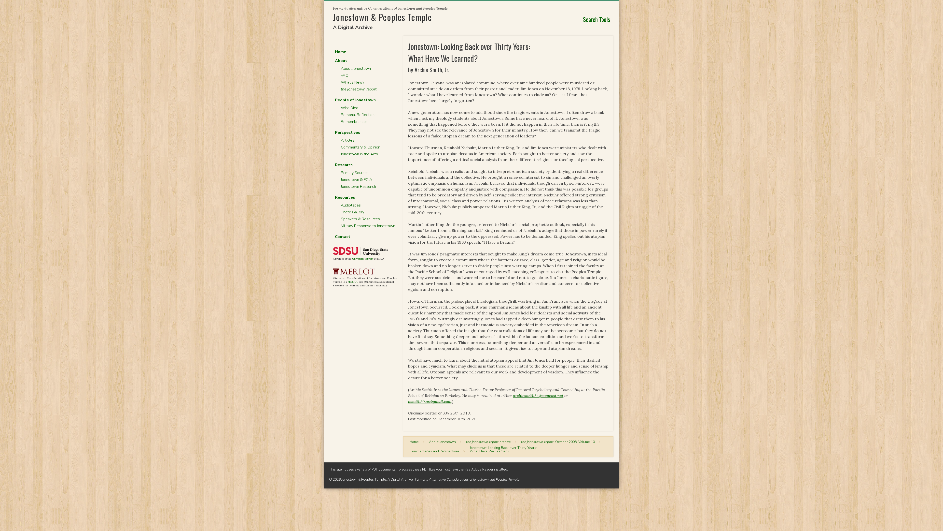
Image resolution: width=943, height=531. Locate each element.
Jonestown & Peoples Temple (382, 16)
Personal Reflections (358, 115)
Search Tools (596, 19)
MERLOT (353, 281)
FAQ (344, 75)
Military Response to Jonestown (368, 226)
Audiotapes (351, 205)
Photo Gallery (352, 212)
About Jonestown (356, 68)
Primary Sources (355, 173)
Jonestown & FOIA (356, 179)
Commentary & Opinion (360, 147)
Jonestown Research (358, 186)
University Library (362, 258)
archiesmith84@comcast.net (538, 395)
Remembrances (354, 121)
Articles (347, 140)
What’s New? (352, 82)
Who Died (349, 108)
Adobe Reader (482, 469)
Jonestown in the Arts (359, 154)
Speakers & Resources (360, 219)
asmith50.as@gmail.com (429, 401)
